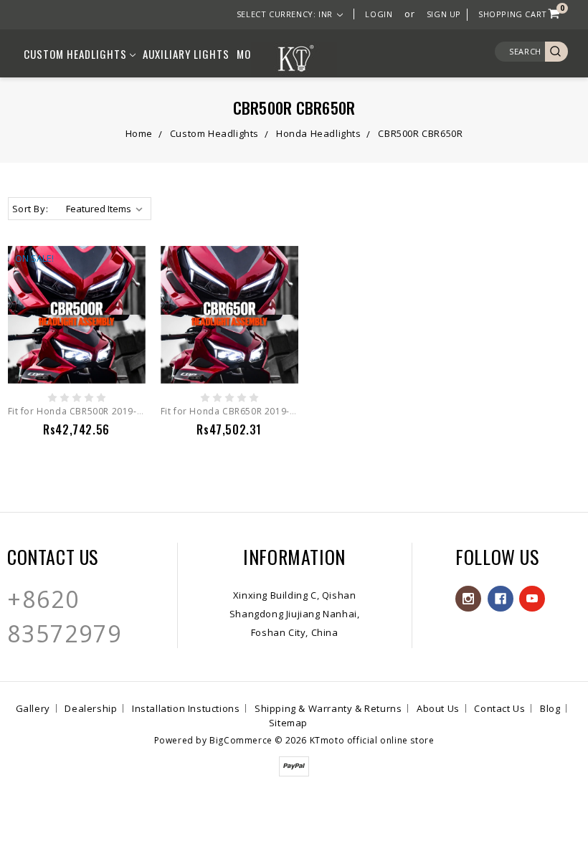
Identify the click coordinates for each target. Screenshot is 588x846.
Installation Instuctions (186, 708)
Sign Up (444, 14)
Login (378, 14)
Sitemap (288, 722)
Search (525, 51)
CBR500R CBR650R (420, 133)
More (249, 54)
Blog (550, 708)
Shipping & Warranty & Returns (328, 708)
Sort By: (30, 208)
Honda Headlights (318, 133)
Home (139, 133)
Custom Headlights (77, 54)
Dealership (91, 708)
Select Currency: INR (286, 14)
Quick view (76, 327)
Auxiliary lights (186, 54)
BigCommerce (240, 740)
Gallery (33, 708)
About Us (438, 708)
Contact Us (499, 708)
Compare (70, 353)
